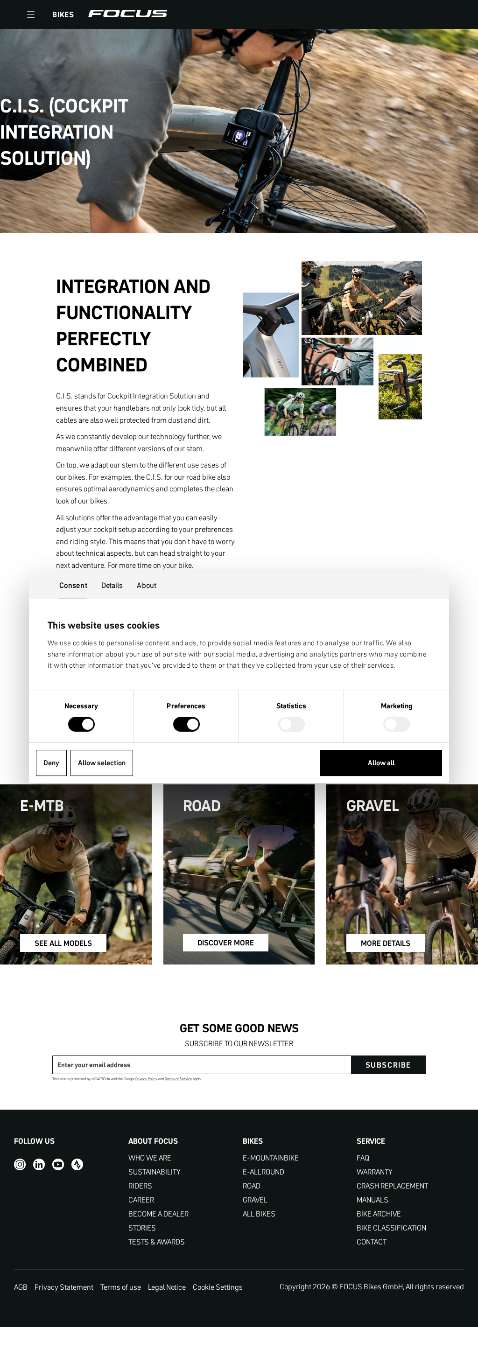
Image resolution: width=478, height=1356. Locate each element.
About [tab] (146, 585)
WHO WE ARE (149, 1158)
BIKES (63, 14)
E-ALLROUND (263, 1172)
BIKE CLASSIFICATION (391, 1228)
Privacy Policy (146, 1079)
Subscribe (388, 1065)
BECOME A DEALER (158, 1214)
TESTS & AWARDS (156, 1242)
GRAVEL (255, 1200)
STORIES (142, 1228)
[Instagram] (20, 1164)
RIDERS (140, 1186)
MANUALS (372, 1200)
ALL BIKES (259, 1214)
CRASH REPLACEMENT (392, 1186)
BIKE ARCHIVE (379, 1214)
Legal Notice (167, 1287)
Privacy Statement (64, 1287)
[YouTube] (58, 1164)
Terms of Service (178, 1079)
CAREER (141, 1200)
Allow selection (102, 763)
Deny (51, 763)
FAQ (363, 1158)
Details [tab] (112, 585)
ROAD (251, 1186)
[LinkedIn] (39, 1164)
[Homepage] (127, 14)
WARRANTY (375, 1172)
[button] (30, 14)
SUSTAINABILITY (154, 1172)
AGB (21, 1287)
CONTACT (372, 1242)
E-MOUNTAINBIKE (271, 1158)
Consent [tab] (73, 585)
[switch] (186, 725)
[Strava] (77, 1164)
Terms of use (120, 1287)
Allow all (381, 763)
